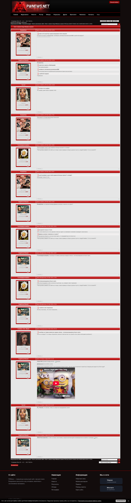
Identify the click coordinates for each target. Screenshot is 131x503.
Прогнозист (73, 14)
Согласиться (121, 500)
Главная (15, 14)
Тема (98, 14)
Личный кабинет (114, 2)
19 (31, 21)
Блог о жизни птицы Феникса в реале (54, 23)
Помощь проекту (81, 487)
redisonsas (24, 22)
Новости (33, 14)
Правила (78, 484)
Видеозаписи (24, 14)
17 (28, 21)
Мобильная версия (81, 481)
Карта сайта (79, 489)
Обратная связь (81, 478)
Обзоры (48, 14)
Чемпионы (82, 14)
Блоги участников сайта (38, 23)
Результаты (57, 14)
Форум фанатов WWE (16, 23)
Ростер (41, 14)
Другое (65, 14)
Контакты (91, 14)
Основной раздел (26, 23)
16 (26, 21)
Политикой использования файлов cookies (89, 500)
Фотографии (55, 489)
